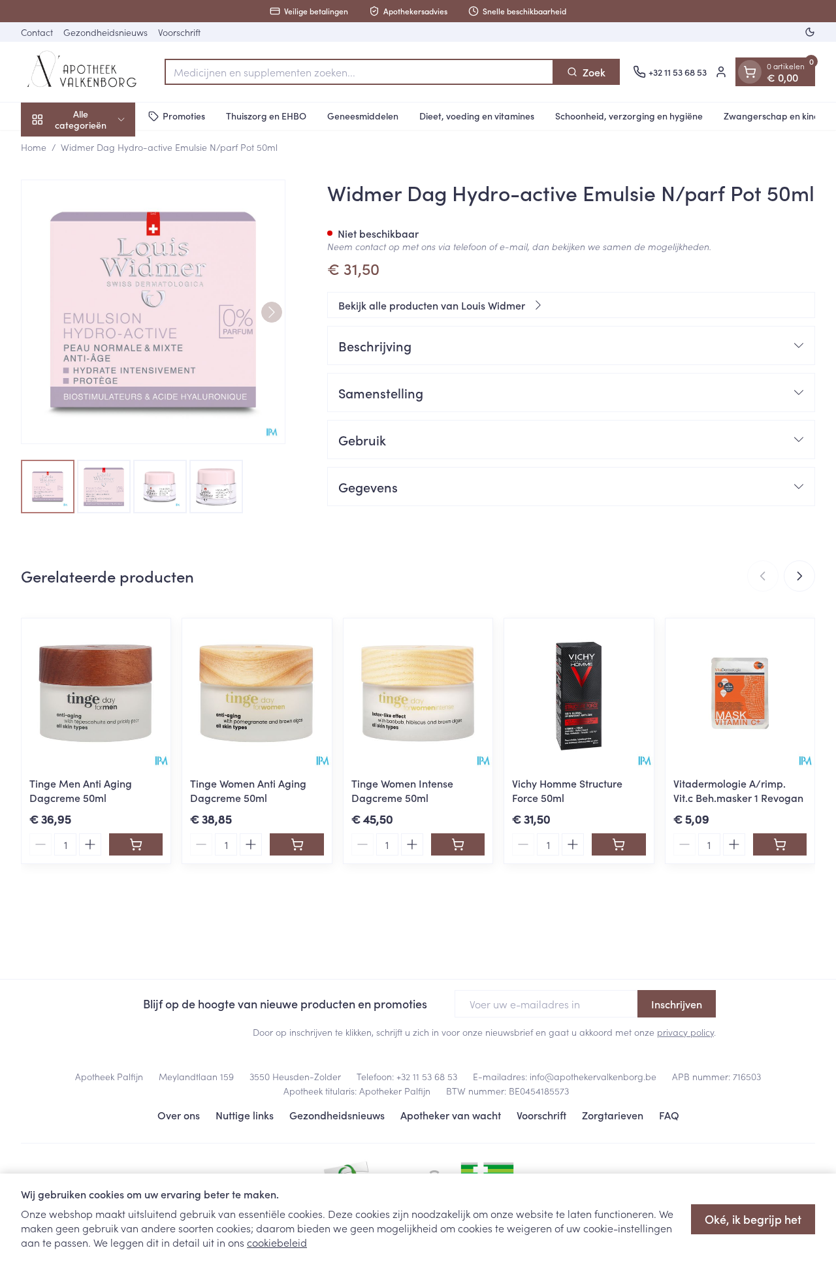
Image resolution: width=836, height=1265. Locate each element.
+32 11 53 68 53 (426, 1076)
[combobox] (359, 72)
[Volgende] (271, 312)
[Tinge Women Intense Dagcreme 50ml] (418, 692)
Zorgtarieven (612, 1115)
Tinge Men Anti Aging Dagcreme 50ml (80, 790)
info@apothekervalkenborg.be (593, 1076)
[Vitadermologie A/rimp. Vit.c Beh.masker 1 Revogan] (740, 692)
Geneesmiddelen (362, 115)
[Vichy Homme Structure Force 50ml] (578, 692)
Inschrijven (676, 1004)
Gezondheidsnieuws (105, 32)
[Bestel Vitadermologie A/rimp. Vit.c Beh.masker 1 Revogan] (780, 844)
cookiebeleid (277, 1242)
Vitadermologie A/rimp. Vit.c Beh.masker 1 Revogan (738, 790)
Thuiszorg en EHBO (266, 115)
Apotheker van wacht (450, 1115)
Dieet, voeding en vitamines (476, 115)
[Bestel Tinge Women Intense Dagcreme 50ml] (458, 844)
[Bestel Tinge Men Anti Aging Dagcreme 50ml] (136, 844)
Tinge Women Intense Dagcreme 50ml (402, 790)
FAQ (669, 1115)
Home (33, 146)
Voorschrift (179, 32)
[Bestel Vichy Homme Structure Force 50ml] (618, 844)
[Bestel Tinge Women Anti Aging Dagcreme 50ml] (296, 844)
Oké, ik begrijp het (753, 1219)
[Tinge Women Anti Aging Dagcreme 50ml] (256, 692)
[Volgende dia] (799, 576)
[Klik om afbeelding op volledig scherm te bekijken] (153, 311)
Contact (37, 32)
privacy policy (685, 1031)
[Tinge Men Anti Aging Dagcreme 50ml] (96, 692)
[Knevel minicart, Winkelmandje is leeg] (750, 72)
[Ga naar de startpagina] (86, 71)
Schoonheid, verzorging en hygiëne (629, 115)
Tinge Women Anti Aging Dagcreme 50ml (248, 790)
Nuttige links (245, 1115)
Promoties (184, 115)
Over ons (178, 1115)
